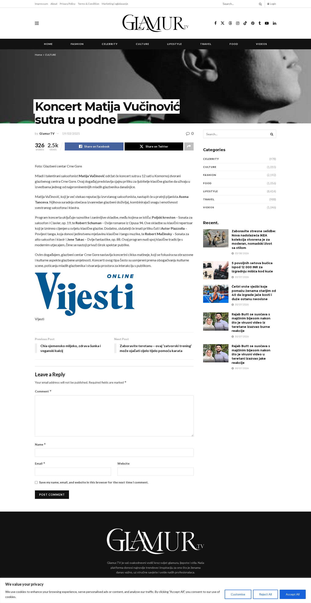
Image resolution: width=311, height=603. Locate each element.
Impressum (41, 3)
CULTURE (142, 44)
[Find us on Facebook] (215, 23)
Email (40, 463)
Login (273, 3)
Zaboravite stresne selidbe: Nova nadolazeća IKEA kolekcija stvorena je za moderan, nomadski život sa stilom (254, 239)
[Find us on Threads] (230, 23)
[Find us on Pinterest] (252, 23)
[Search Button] (259, 4)
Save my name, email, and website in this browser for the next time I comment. (93, 482)
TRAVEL (205, 44)
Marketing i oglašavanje (115, 3)
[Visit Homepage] (155, 23)
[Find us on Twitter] (222, 23)
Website (123, 463)
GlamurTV (47, 133)
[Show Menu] (37, 23)
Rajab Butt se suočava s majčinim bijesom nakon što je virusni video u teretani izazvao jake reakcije (251, 354)
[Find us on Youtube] (267, 23)
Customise (238, 594)
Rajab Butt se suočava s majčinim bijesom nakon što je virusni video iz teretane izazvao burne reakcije (251, 322)
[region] (155, 590)
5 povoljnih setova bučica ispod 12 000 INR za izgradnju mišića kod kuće (252, 267)
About (54, 3)
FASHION (77, 44)
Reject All (265, 594)
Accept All (293, 594)
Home (48, 44)
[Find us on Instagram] (237, 23)
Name (40, 444)
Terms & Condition (88, 3)
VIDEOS (261, 44)
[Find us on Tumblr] (260, 23)
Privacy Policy (67, 3)
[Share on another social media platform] (189, 146)
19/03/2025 (71, 133)
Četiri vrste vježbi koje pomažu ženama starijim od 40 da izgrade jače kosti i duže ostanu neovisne (254, 293)
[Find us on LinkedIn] (274, 23)
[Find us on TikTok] (245, 23)
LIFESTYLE (174, 44)
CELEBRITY (110, 44)
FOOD (234, 44)
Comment (43, 391)
